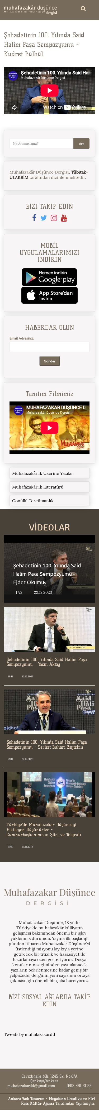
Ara (81, 143)
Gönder (49, 361)
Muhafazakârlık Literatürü (38, 487)
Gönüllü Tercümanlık (33, 500)
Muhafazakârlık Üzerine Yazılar (42, 473)
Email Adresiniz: (22, 338)
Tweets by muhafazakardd (29, 1034)
